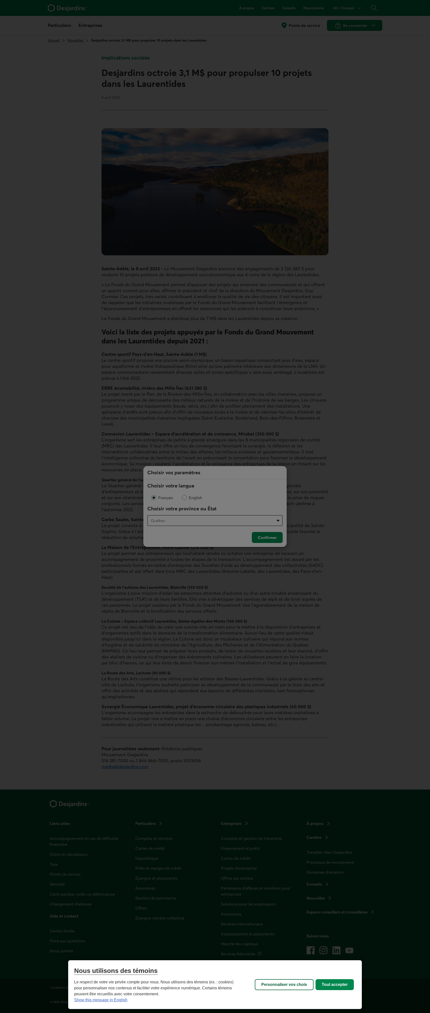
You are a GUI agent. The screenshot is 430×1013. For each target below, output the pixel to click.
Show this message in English (100, 1000)
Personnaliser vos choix (284, 984)
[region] (215, 984)
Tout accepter (335, 984)
